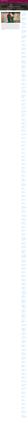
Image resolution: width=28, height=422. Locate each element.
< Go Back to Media (24, 12)
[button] (6, 2)
